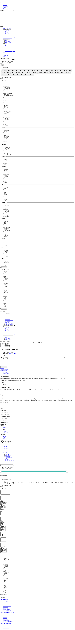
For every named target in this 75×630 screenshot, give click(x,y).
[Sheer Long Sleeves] (4, 546)
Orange (5, 296)
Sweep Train (6, 213)
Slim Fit (5, 245)
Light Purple (6, 286)
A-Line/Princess (7, 241)
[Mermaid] (3, 540)
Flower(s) (6, 176)
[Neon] (2, 513)
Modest (5, 113)
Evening (5, 90)
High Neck (6, 223)
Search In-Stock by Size (6, 67)
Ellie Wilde (7, 329)
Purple (5, 284)
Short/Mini (6, 212)
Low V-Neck (6, 226)
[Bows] (3, 519)
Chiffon (5, 188)
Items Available (5, 373)
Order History (5, 437)
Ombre (5, 163)
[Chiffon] (3, 523)
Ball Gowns (6, 105)
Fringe (5, 177)
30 (8, 72)
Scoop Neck (6, 231)
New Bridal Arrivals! (9, 324)
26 (70, 70)
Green (5, 275)
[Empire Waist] (3, 539)
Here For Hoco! (8, 317)
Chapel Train (6, 208)
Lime (5, 276)
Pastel (5, 164)
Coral (5, 297)
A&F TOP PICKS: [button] (4, 599)
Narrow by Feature (5, 80)
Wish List (4, 4)
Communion (6, 89)
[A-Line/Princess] (3, 538)
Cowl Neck (6, 221)
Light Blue (6, 279)
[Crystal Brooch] (3, 520)
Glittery (5, 159)
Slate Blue (6, 280)
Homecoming (6, 94)
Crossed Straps (6, 148)
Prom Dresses (6, 96)
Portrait (5, 229)
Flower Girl (6, 92)
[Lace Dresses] (4, 499)
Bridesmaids (6, 86)
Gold (5, 300)
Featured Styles (8, 315)
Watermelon (6, 292)
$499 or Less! (7, 321)
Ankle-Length (6, 205)
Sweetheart (6, 235)
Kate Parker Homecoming (10, 333)
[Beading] (3, 518)
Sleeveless (6, 256)
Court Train (6, 209)
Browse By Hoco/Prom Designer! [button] (7, 612)
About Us (4, 431)
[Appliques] (3, 517)
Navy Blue (6, 283)
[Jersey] (3, 525)
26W (52, 72)
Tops (5, 123)
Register (4, 7)
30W (63, 72)
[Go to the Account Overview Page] (0, 2)
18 (52, 70)
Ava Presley (7, 330)
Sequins (5, 182)
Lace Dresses (6, 108)
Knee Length (6, 211)
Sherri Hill (7, 327)
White (5, 306)
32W (69, 72)
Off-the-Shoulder (7, 227)
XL (27, 74)
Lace (5, 178)
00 (9, 70)
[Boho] (4, 497)
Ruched (5, 141)
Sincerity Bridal (8, 339)
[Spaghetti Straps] (3, 550)
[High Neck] (3, 534)
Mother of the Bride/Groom (9, 95)
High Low (6, 135)
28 (4, 72)
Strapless (5, 234)
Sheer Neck (6, 233)
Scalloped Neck (7, 230)
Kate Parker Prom (8, 332)
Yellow (5, 271)
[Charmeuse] (3, 522)
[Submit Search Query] (13, 465)
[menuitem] (39, 4)
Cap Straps (6, 261)
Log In (4, 8)
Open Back (6, 137)
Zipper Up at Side (7, 154)
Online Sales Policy (4, 369)
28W (57, 72)
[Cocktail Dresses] (5, 493)
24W (46, 72)
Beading (5, 170)
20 (57, 70)
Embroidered (6, 174)
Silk (4, 198)
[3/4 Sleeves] (4, 544)
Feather (5, 175)
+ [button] (3, 314)
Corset (5, 134)
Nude (5, 299)
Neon (5, 162)
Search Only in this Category (7, 61)
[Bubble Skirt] (4, 501)
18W (30, 72)
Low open (6, 150)
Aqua (5, 277)
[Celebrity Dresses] (4, 502)
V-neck (5, 236)
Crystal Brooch (7, 172)
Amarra (6, 328)
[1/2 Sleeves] (4, 543)
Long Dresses (6, 112)
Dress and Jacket (7, 107)
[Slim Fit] (3, 541)
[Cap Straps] (3, 548)
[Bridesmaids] (5, 491)
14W (18, 72)
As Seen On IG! (8, 316)
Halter (5, 222)
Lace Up (5, 149)
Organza (5, 194)
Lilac (5, 285)
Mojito (5, 272)
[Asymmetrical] (3, 528)
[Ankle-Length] (3, 527)
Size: (1, 357)
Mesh (5, 193)
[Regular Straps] (3, 549)
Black (5, 303)
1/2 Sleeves (6, 250)
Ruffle (5, 180)
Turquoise (6, 278)
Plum (5, 293)
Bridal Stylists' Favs (8, 323)
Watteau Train (6, 216)
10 (34, 70)
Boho (5, 106)
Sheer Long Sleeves (7, 253)
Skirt (5, 120)
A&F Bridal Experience (7, 448)
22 (61, 70)
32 (13, 72)
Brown (5, 302)
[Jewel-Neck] (3, 535)
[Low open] (4, 509)
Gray (5, 304)
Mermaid (5, 244)
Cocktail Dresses (7, 88)
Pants (5, 114)
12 (38, 70)
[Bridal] (5, 490)
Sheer (5, 152)
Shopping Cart (5, 6)
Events (4, 462)
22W (41, 72)
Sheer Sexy (6, 118)
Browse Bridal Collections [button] (5, 623)
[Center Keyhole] (4, 503)
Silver (5, 305)
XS (10, 74)
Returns (4, 427)
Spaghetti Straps (7, 263)
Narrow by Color (5, 269)
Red (5, 295)
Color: (1, 358)
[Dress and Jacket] (4, 498)
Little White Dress (7, 111)
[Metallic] (2, 512)
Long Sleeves (6, 252)
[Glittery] (2, 511)
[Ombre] (2, 514)
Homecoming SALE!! (9, 320)
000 (5, 70)
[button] (7, 28)
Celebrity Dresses (7, 131)
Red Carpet (6, 99)
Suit (4, 121)
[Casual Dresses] (5, 492)
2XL (32, 74)
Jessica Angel (7, 331)
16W (24, 72)
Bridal (5, 84)
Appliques (6, 169)
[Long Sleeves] (4, 545)
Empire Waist (6, 242)
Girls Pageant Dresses (8, 93)
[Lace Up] (4, 508)
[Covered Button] (4, 506)
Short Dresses (6, 119)
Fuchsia (5, 291)
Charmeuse (6, 187)
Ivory (5, 298)
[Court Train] (3, 530)
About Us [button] (5, 452)
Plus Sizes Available (7, 139)
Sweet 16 (5, 100)
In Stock (14, 353)
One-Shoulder (6, 228)
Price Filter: (4, 62)
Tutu (5, 124)
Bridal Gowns (7, 322)
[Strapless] (3, 551)
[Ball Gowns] (4, 496)
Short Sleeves (6, 255)
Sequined (5, 196)
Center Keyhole (7, 132)
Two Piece (6, 125)
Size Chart (2, 368)
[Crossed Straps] (4, 507)
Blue (5, 282)
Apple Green (6, 273)
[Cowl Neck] (3, 532)
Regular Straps (6, 262)
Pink (5, 289)
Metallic (5, 160)
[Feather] (3, 524)
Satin (5, 195)
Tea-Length (6, 215)
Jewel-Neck (6, 224)
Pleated (5, 138)
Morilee (6, 337)
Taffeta (5, 199)
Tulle (5, 200)
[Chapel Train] (3, 529)
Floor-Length (6, 210)
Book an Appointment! (7, 446)
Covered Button (7, 147)
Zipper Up (6, 153)
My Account (5, 5)
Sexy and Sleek (7, 117)
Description (5, 372)
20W (35, 72)
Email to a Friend (3, 370)
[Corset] (4, 504)
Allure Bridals (7, 338)
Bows (5, 171)
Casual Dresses (7, 87)
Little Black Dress (7, 110)
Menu (2, 26)
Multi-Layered (6, 136)
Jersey (5, 191)
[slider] (67, 471)
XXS (5, 74)
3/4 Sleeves (6, 251)
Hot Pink (5, 290)
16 (47, 70)
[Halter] (3, 533)
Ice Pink (5, 287)
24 (66, 70)
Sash (5, 181)
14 (43, 70)
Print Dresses (6, 116)
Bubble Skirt (6, 130)
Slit (4, 142)
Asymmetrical (6, 206)
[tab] (39, 319)
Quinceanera (6, 97)
